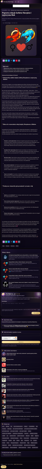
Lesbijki (3, 435)
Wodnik (9, 445)
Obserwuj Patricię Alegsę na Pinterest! (10, 75)
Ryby (22, 440)
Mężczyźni (27, 435)
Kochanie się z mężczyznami (18, 433)
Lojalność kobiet (13, 435)
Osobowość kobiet (5, 438)
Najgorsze (37, 435)
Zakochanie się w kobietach (17, 445)
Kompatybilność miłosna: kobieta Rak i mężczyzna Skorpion (20, 275)
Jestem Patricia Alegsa (8, 319)
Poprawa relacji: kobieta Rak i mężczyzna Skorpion (18, 268)
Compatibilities (31, 426)
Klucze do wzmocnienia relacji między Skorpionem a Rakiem (16, 70)
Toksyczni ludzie (23, 442)
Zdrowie (29, 447)
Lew (7, 435)
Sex (31, 440)
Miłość (17, 245)
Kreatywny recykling (33, 433)
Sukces (8, 442)
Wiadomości (4, 445)
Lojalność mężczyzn (20, 435)
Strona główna (4, 10)
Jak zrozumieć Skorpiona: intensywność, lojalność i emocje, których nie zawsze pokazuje (24, 283)
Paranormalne (26, 438)
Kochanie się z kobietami (6, 433)
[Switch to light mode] (15, 2)
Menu (3, 466)
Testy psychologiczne (14, 442)
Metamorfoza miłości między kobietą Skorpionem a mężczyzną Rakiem (18, 68)
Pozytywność (4, 440)
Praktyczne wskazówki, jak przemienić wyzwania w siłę (15, 71)
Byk (11, 426)
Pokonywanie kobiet (34, 438)
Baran (3, 426)
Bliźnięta (7, 426)
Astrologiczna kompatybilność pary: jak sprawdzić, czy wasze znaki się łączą (23, 255)
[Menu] (18, 2)
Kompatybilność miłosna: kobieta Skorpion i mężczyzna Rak (20, 262)
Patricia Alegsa (8, 22)
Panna (21, 438)
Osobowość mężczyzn (14, 438)
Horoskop (12, 245)
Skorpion (7, 245)
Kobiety (29, 431)
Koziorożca (26, 433)
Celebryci (25, 426)
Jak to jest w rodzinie (14, 431)
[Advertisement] (21, 6)
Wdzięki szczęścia (34, 442)
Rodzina (18, 440)
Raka (9, 10)
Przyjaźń (10, 440)
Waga (28, 442)
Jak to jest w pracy (5, 431)
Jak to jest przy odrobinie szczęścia (30, 428)
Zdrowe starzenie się (22, 447)
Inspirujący (9, 428)
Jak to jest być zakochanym (18, 428)
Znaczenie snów (35, 447)
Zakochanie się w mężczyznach (29, 445)
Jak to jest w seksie (23, 431)
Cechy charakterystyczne (18, 426)
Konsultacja (4, 301)
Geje (37, 426)
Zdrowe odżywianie (13, 447)
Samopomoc (26, 440)
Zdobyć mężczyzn (5, 447)
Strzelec (3, 442)
